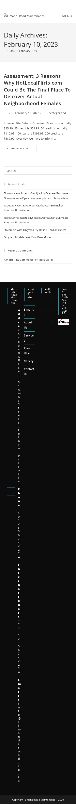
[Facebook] (47, 316)
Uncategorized (56, 113)
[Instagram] (47, 328)
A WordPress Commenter (19, 259)
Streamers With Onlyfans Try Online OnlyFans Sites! (35, 230)
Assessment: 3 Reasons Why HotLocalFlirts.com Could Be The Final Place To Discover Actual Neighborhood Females (37, 90)
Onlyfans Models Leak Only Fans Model (27, 237)
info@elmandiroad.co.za (19, 742)
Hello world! (46, 259)
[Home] (5, 51)
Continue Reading (21, 147)
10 (35, 51)
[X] (47, 303)
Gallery (28, 361)
